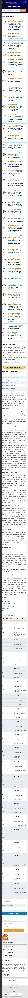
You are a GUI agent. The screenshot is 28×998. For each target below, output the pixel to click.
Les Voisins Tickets (6, 608)
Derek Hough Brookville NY (9, 388)
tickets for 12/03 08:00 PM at (15, 164)
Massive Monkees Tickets (7, 615)
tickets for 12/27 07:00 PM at (15, 306)
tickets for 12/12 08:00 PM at (15, 229)
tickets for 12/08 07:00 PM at (15, 203)
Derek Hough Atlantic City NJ (10, 380)
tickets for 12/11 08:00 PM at (15, 219)
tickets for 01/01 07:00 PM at (15, 335)
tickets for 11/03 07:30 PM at (15, 24)
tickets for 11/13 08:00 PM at (15, 62)
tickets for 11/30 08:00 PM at (15, 146)
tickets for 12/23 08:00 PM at (15, 296)
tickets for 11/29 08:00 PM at (15, 138)
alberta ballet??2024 (7, 905)
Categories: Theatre (8, 949)
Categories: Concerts (9, 946)
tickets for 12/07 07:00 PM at (15, 194)
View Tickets (25, 25)
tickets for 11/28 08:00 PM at (15, 128)
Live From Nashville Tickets (8, 612)
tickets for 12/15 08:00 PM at (15, 251)
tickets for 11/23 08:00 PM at (15, 108)
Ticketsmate (11, 2)
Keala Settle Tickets (6, 601)
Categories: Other (8, 952)
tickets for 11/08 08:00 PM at (15, 45)
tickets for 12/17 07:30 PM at (14, 261)
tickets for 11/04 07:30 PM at (15, 36)
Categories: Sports (8, 943)
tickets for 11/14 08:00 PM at (15, 72)
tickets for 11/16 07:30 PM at (15, 81)
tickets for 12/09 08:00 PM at (15, 211)
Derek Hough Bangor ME (9, 382)
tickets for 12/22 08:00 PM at (15, 286)
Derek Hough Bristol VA (8, 385)
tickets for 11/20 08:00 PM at (15, 98)
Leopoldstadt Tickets (6, 605)
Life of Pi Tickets (5, 610)
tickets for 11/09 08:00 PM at (14, 54)
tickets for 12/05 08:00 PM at (15, 182)
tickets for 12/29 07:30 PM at (15, 317)
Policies (21, 988)
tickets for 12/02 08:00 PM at (15, 155)
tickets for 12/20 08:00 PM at (14, 278)
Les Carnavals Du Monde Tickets (9, 607)
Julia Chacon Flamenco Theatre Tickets (10, 600)
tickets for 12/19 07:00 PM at (14, 270)
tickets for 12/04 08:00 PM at (15, 172)
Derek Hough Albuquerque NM (10, 377)
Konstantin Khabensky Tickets (8, 603)
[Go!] (23, 10)
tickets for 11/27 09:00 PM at (15, 118)
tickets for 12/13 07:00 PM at (15, 240)
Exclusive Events (7, 955)
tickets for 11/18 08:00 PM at (15, 89)
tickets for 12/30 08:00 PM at (15, 326)
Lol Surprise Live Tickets (7, 613)
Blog (14, 990)
